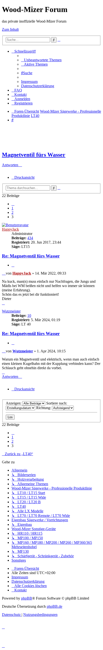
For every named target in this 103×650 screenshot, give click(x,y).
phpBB (26, 598)
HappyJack (10, 229)
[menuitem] (41, 60)
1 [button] (12, 208)
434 (30, 238)
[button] (12, 204)
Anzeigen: (14, 403)
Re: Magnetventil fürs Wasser (31, 255)
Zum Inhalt (10, 29)
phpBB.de (54, 606)
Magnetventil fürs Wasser (33, 155)
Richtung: (44, 408)
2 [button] (12, 212)
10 (29, 315)
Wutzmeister (11, 311)
